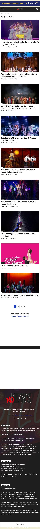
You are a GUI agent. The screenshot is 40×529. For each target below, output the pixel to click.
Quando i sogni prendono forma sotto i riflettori (18, 235)
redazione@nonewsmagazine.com (23, 415)
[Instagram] (18, 419)
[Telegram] (22, 419)
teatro (2, 39)
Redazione (4, 47)
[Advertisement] (20, 369)
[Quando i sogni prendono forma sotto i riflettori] (20, 221)
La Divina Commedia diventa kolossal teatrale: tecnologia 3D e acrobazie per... (18, 107)
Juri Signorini (4, 238)
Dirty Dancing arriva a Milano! (14, 265)
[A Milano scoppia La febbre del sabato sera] (20, 283)
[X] (25, 419)
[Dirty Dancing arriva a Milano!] (20, 253)
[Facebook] (14, 419)
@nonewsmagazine (20, 316)
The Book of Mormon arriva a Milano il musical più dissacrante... (18, 171)
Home (2, 13)
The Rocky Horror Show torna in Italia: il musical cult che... (18, 203)
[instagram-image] (6, 324)
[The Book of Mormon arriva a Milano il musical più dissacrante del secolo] (20, 158)
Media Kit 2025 (20, 524)
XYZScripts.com (29, 527)
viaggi (2, 199)
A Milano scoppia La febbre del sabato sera (19, 295)
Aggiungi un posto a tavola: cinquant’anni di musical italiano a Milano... (19, 75)
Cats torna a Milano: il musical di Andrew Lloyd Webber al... (19, 139)
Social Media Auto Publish (13, 527)
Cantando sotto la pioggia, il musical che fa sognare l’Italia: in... (20, 43)
